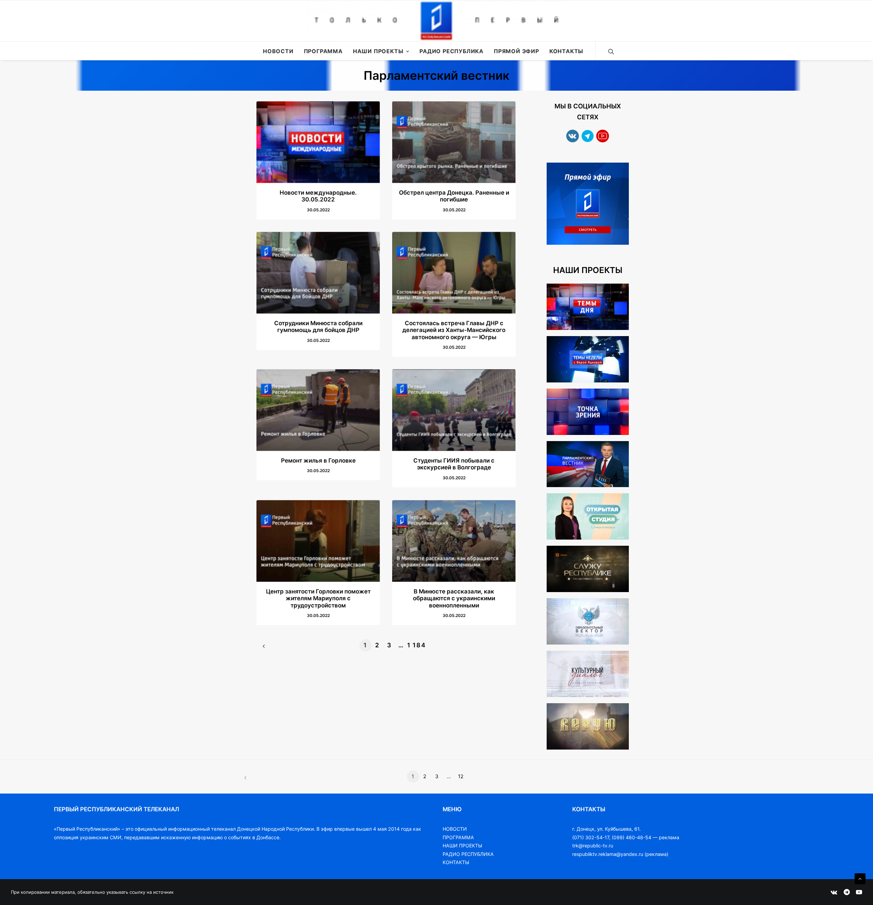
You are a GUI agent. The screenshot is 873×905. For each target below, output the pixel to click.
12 (460, 776)
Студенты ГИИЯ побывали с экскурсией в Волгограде (453, 464)
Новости (278, 51)
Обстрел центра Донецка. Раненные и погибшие (454, 196)
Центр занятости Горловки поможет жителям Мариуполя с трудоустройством (318, 598)
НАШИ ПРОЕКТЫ (462, 845)
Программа (323, 51)
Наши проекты (378, 51)
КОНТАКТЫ (456, 862)
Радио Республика (451, 51)
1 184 (413, 645)
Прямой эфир (516, 51)
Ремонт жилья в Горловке (318, 460)
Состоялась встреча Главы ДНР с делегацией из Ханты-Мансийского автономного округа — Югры (453, 330)
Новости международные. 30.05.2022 (318, 196)
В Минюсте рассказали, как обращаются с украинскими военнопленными (454, 598)
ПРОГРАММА (458, 837)
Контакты (566, 51)
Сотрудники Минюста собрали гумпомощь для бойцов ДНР (318, 326)
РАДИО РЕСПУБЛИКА (468, 854)
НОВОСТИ (455, 829)
